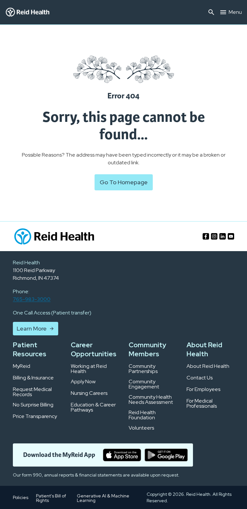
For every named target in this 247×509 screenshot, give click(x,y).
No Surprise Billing (33, 404)
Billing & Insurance (33, 377)
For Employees (203, 389)
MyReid (21, 366)
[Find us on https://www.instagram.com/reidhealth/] (214, 236)
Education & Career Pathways (93, 407)
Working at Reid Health (89, 369)
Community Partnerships (143, 369)
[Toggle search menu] (211, 12)
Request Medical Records (32, 392)
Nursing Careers (89, 393)
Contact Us (200, 377)
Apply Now (83, 381)
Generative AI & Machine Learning (103, 498)
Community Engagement (144, 384)
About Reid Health (208, 366)
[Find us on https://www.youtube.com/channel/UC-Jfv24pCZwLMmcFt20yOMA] (231, 236)
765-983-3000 (31, 299)
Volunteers (141, 428)
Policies (20, 497)
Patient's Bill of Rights (51, 498)
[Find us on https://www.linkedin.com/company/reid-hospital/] (222, 236)
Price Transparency (35, 416)
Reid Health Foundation (142, 415)
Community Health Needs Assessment (151, 400)
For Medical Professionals (202, 403)
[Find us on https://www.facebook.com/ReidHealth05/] (206, 236)
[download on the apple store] (122, 455)
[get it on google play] (166, 455)
